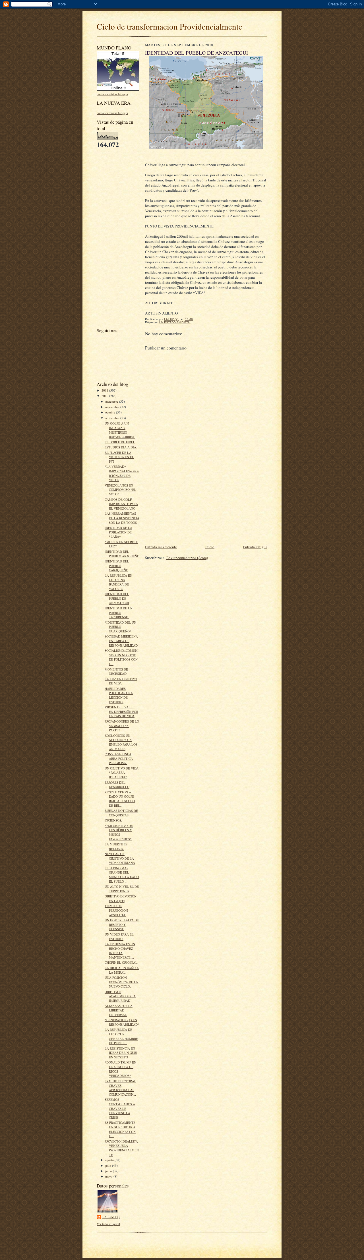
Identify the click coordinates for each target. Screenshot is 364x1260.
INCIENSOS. (113, 820)
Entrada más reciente (161, 546)
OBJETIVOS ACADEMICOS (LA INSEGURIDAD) (120, 996)
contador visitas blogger (112, 94)
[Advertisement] (114, 237)
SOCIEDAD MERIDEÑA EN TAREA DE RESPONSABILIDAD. (121, 640)
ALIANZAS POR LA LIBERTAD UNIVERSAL (119, 1010)
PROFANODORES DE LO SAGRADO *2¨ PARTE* (122, 725)
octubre (110, 412)
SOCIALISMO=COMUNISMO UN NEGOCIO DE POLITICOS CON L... (121, 657)
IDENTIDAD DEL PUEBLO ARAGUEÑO (122, 553)
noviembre (112, 407)
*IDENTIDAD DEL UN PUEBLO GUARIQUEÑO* (120, 626)
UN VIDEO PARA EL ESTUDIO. (119, 936)
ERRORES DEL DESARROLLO (117, 784)
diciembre (112, 401)
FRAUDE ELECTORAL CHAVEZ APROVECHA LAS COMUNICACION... (120, 1087)
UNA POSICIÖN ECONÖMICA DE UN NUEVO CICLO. (121, 981)
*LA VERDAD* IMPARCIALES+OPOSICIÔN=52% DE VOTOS (122, 473)
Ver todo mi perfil (108, 1224)
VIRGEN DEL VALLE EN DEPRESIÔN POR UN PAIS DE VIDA (121, 711)
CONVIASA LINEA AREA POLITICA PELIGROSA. (119, 758)
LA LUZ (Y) (111, 1217)
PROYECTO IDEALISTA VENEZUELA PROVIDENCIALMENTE (122, 1148)
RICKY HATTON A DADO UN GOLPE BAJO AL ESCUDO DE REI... (120, 799)
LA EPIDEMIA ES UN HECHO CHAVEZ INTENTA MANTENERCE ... (120, 950)
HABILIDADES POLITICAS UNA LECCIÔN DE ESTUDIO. (119, 695)
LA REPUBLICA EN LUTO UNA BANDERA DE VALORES (118, 582)
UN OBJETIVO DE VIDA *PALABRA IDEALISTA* (121, 772)
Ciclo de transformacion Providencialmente (169, 26)
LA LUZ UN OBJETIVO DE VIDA (121, 681)
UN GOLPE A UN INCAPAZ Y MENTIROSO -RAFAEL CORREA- (120, 430)
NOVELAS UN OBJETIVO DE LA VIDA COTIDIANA (120, 858)
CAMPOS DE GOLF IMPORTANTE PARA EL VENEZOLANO (121, 503)
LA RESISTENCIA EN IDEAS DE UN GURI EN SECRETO (121, 1052)
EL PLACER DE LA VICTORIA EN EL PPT (119, 457)
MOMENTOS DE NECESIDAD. (116, 671)
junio (109, 1171)
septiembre (112, 418)
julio (108, 1165)
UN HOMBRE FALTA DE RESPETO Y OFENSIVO (122, 924)
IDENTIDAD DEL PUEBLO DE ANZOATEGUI (117, 598)
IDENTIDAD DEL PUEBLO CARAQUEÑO (117, 565)
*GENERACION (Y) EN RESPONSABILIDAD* (122, 1022)
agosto (110, 1160)
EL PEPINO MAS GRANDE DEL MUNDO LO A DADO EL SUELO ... (122, 875)
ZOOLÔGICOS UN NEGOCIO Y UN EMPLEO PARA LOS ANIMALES (121, 742)
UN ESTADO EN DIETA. (175, 322)
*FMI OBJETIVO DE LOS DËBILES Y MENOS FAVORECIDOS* (119, 832)
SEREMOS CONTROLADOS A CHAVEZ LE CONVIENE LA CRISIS (120, 1108)
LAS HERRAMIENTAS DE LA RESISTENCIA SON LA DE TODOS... (122, 517)
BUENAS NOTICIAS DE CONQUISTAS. (121, 812)
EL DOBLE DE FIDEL (120, 442)
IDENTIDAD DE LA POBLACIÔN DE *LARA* (118, 532)
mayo (109, 1176)
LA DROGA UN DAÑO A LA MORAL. (122, 970)
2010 (105, 396)
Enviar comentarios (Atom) (187, 557)
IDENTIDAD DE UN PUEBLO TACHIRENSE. (119, 612)
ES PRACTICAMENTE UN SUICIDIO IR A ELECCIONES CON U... (120, 1129)
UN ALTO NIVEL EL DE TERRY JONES (122, 888)
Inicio (209, 546)
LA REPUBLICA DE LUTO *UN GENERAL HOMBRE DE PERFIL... (121, 1036)
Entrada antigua (255, 546)
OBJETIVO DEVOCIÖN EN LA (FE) (120, 898)
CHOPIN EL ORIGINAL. (121, 962)
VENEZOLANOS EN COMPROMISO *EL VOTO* (120, 489)
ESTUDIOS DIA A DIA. (121, 447)
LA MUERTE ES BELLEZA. (116, 846)
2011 (105, 390)
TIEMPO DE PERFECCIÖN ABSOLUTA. (116, 910)
